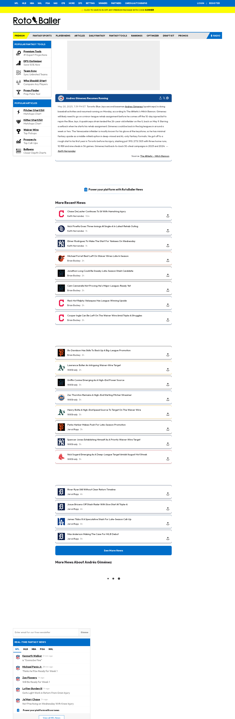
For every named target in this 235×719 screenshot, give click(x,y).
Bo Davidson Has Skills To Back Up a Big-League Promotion (99, 350)
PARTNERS (116, 3)
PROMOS (183, 35)
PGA (48, 3)
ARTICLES (79, 35)
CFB (63, 3)
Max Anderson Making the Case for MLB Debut (93, 534)
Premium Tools (32, 51)
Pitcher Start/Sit (34, 110)
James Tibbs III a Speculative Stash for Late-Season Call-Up (99, 519)
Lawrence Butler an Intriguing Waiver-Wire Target (94, 365)
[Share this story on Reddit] (167, 98)
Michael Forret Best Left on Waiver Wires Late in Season (98, 255)
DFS (80, 3)
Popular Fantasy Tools (30, 44)
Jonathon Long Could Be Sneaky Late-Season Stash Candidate (100, 270)
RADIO (216, 35)
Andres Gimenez (134, 106)
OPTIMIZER (153, 35)
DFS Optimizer (33, 61)
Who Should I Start (35, 80)
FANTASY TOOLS (118, 35)
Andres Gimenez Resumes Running (87, 98)
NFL (16, 3)
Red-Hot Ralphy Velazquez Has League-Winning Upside (97, 300)
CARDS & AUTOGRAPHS (136, 3)
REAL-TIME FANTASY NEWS (30, 642)
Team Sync (30, 70)
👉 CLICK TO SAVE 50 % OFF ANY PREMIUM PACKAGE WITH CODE (117, 10)
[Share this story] (160, 98)
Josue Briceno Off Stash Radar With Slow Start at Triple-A (97, 504)
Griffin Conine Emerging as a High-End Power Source (95, 380)
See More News (113, 550)
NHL (40, 3)
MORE (71, 3)
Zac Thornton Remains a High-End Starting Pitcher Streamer (99, 394)
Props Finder (31, 90)
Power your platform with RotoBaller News (116, 189)
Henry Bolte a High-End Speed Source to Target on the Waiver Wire (104, 409)
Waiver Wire (31, 129)
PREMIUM (20, 35)
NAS (55, 3)
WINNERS (102, 3)
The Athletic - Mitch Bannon (154, 156)
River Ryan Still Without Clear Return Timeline (91, 489)
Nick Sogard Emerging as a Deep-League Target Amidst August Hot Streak (107, 454)
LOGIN (200, 3)
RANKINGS (136, 35)
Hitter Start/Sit (33, 120)
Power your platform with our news (41, 710)
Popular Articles (26, 103)
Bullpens (29, 149)
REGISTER (214, 3)
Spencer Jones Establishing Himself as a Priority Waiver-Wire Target (103, 439)
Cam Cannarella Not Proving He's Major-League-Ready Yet (99, 285)
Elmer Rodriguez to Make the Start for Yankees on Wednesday (101, 241)
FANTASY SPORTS (42, 35)
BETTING (90, 3)
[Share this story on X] (164, 98)
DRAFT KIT (168, 35)
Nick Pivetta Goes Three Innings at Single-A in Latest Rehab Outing (102, 226)
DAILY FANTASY (97, 35)
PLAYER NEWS (63, 35)
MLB (24, 3)
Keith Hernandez (66, 151)
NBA (32, 3)
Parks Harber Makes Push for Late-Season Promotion (96, 424)
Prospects (30, 139)
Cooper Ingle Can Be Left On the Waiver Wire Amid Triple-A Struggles (104, 315)
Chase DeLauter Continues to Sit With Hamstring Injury (96, 211)
